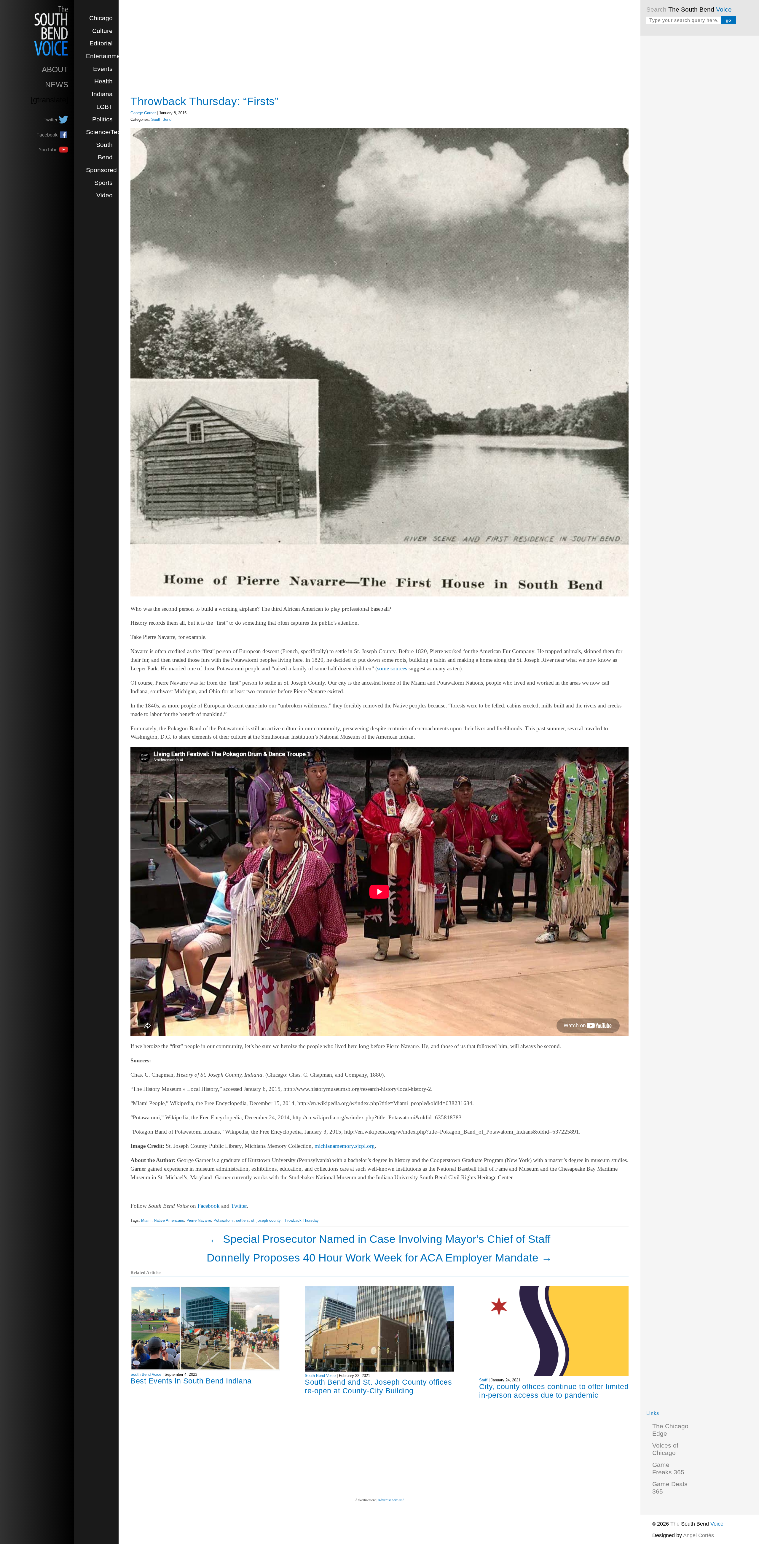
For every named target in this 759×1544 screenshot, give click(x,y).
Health (103, 81)
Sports (103, 182)
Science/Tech (105, 132)
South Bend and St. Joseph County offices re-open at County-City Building (378, 1386)
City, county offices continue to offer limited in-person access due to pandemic (554, 1390)
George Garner (143, 113)
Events (103, 68)
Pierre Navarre (198, 1220)
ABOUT (55, 69)
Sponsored (101, 170)
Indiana (102, 94)
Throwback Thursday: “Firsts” (204, 101)
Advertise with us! (391, 1500)
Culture (102, 30)
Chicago (101, 18)
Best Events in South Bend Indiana (191, 1381)
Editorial (101, 43)
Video (104, 195)
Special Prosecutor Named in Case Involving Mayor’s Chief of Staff (379, 1239)
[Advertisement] (690, 131)
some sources (392, 668)
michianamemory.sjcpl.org (345, 1146)
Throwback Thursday (301, 1220)
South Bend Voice (145, 1374)
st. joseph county (265, 1220)
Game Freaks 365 (668, 1468)
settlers (242, 1220)
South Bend (161, 119)
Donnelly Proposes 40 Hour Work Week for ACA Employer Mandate (379, 1257)
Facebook (208, 1206)
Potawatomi (223, 1220)
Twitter (239, 1206)
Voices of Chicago (665, 1449)
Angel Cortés (698, 1535)
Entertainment (106, 56)
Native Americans (169, 1220)
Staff (483, 1380)
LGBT (104, 106)
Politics (102, 119)
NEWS (56, 84)
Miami (146, 1220)
